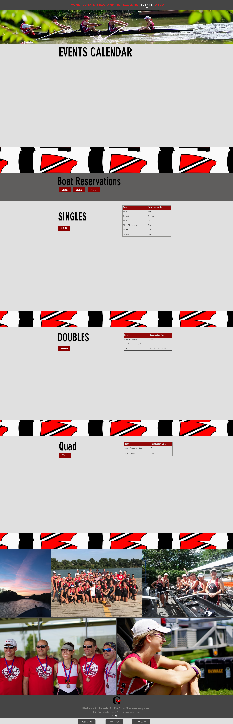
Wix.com (136, 712)
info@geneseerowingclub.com (136, 708)
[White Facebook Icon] (112, 715)
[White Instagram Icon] (116, 715)
